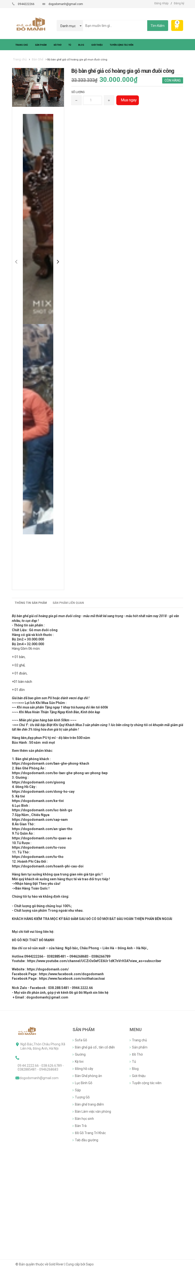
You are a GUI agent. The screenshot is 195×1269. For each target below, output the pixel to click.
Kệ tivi (79, 1061)
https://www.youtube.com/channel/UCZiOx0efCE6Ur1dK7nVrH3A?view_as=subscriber (94, 961)
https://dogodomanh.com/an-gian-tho (42, 829)
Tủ (134, 1061)
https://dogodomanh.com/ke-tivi (38, 801)
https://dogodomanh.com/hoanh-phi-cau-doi (47, 866)
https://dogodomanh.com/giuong (38, 782)
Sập (78, 1090)
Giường (80, 1054)
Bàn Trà (81, 1126)
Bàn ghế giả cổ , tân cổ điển (95, 1047)
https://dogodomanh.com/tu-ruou (39, 847)
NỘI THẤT (30, 940)
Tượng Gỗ (82, 1097)
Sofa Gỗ (81, 1040)
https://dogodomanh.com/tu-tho (37, 857)
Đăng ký (179, 3)
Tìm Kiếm (158, 26)
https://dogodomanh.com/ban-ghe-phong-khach (50, 763)
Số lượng (78, 92)
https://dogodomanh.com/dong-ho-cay (43, 791)
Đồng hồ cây (84, 1069)
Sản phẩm (139, 1047)
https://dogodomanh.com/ (48, 969)
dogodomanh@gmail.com (66, 4)
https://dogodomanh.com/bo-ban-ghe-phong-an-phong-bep (59, 773)
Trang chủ (139, 1040)
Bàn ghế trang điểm (89, 1104)
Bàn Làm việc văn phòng (93, 1111)
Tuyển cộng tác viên (146, 1083)
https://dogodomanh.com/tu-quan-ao (42, 838)
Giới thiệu (139, 1076)
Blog (135, 1069)
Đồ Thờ (137, 1054)
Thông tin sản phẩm (31, 603)
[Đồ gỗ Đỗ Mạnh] (27, 1031)
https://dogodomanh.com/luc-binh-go (42, 810)
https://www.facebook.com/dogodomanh (71, 974)
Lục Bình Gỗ (83, 1083)
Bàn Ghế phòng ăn (88, 1076)
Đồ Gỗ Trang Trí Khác (90, 1133)
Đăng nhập (161, 3)
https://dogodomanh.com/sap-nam (40, 819)
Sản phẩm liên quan (68, 603)
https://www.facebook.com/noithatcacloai (72, 978)
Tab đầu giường (86, 1140)
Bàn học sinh (84, 1119)
